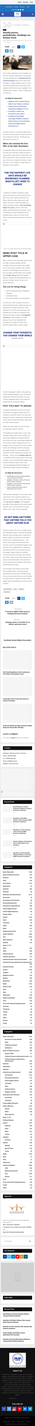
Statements (6, 995)
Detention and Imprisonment (12, 894)
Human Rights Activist (10, 909)
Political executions (9, 956)
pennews (21, 589)
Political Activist (8, 954)
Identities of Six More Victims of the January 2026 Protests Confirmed (19, 480)
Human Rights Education (10, 911)
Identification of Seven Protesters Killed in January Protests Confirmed (18, 477)
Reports (5, 978)
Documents (6, 897)
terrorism (6, 1006)
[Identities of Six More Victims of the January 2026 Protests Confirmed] (7, 820)
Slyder (5, 984)
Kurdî (19, 2)
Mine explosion (7, 940)
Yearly (5, 1023)
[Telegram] (30, 1409)
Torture (5, 1012)
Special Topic (7, 986)
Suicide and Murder (9, 998)
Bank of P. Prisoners (22, 1424)
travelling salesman (25, 455)
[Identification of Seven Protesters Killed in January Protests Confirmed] (7, 809)
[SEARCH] (30, 1241)
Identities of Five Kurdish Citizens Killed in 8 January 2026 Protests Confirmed (22, 854)
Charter (16, 7)
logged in (14, 738)
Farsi (31, 2)
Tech (4, 1000)
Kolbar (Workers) (8, 934)
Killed (5, 925)
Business (6, 877)
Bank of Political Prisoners (11, 875)
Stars (4, 992)
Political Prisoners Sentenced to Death (15, 959)
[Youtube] (20, 1409)
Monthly (5, 942)
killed (4, 928)
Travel (5, 1015)
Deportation (6, 886)
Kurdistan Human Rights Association (14, 40)
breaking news (7, 589)
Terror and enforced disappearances (14, 1003)
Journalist (6, 923)
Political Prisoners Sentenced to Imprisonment (17, 962)
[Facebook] (4, 1409)
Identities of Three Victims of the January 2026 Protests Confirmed (18, 484)
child (4, 880)
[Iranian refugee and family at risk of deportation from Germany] (7, 843)
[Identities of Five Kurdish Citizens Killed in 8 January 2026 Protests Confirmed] (7, 855)
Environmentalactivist (10, 903)
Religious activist (8, 975)
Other (4, 948)
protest (5, 969)
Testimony (6, 1009)
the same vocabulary (13, 502)
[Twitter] (9, 1409)
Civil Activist (7, 883)
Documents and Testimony (11, 900)
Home (13, 1421)
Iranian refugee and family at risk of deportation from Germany (17, 488)
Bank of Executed (8, 872)
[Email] (25, 1409)
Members (22, 7)
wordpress (7, 592)
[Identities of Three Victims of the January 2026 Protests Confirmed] (7, 832)
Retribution (6, 981)
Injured (5, 917)
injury (4, 920)
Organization (9, 7)
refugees (5, 972)
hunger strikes (7, 914)
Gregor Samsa (11, 275)
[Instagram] (14, 1409)
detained (5, 889)
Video (5, 1017)
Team (27, 7)
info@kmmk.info (21, 1398)
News (4, 29)
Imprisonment (20, 1421)
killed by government (9, 931)
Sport (4, 989)
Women (5, 1020)
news (15, 589)
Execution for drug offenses (11, 906)
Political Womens (8, 967)
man (4, 937)
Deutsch (25, 2)
